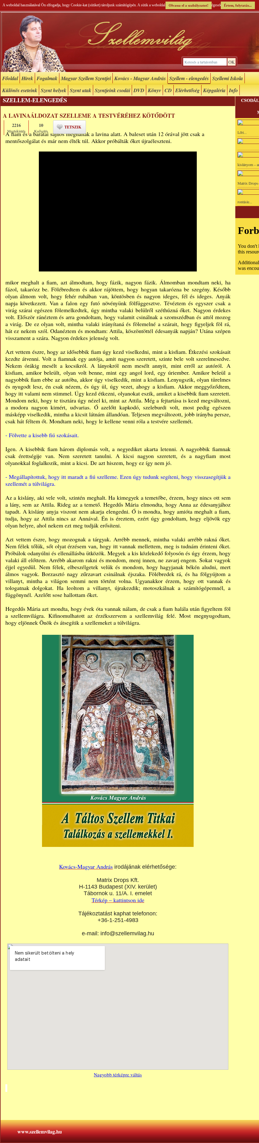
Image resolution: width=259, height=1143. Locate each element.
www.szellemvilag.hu (39, 1131)
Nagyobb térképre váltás (118, 1074)
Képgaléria (214, 90)
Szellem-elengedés (35, 100)
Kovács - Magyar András (140, 78)
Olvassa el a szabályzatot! (188, 5)
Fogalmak (47, 78)
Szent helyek (53, 90)
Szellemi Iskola (227, 78)
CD (168, 90)
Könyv (154, 90)
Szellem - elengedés (189, 78)
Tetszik (72, 127)
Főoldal (10, 78)
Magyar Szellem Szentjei (86, 78)
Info (233, 90)
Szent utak (80, 90)
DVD (139, 90)
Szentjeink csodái (112, 90)
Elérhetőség (187, 90)
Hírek (27, 78)
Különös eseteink (19, 90)
